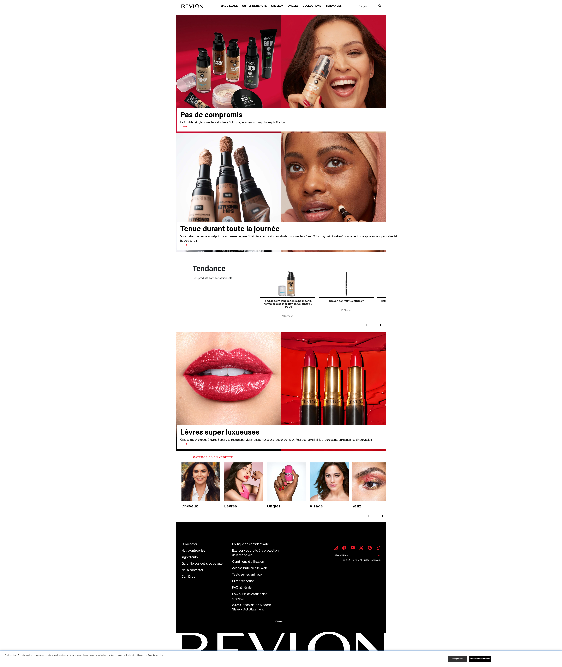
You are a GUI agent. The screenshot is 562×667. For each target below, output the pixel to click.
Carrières (188, 576)
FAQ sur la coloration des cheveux (249, 596)
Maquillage (229, 6)
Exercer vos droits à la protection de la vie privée (255, 553)
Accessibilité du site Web (249, 568)
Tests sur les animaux (247, 574)
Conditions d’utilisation (248, 561)
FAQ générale (242, 587)
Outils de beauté (254, 6)
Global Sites (341, 555)
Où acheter (189, 544)
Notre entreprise (193, 550)
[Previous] (367, 325)
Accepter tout (457, 659)
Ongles (293, 6)
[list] (322, 292)
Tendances (334, 6)
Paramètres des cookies (480, 659)
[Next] (378, 325)
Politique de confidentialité (250, 544)
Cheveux (277, 6)
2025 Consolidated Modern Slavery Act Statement (251, 607)
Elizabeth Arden (243, 581)
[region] (281, 659)
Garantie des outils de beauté (202, 563)
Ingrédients (189, 557)
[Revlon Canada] (192, 6)
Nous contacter (192, 570)
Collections (312, 6)
